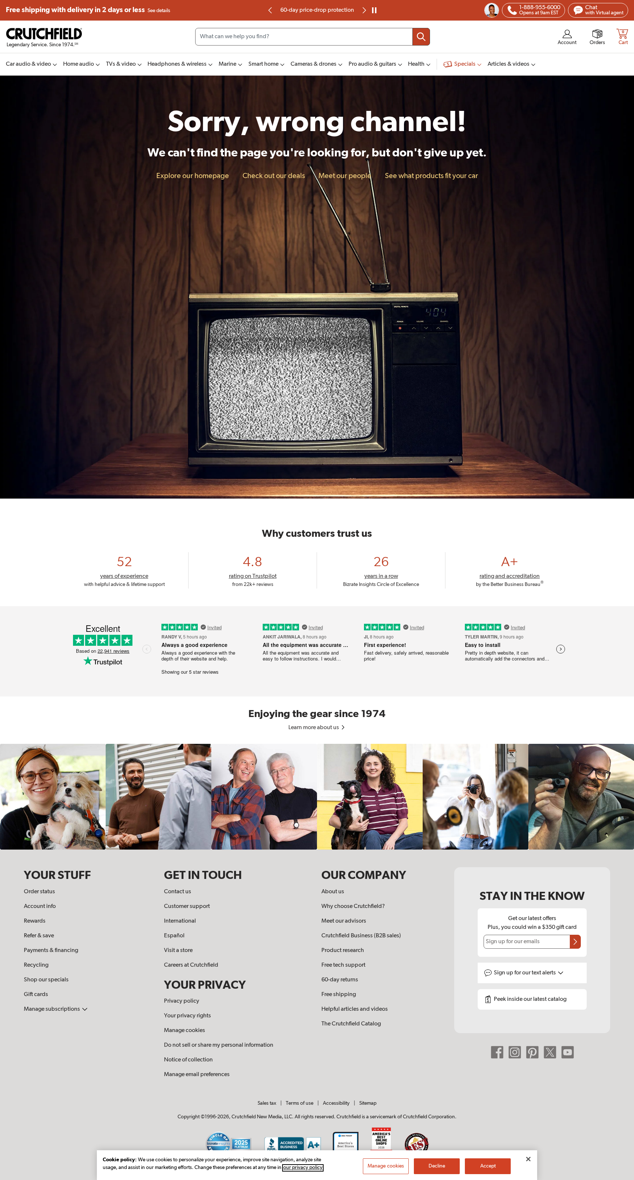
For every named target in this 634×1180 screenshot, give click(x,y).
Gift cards (36, 995)
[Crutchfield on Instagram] (514, 1052)
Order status (39, 892)
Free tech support (343, 965)
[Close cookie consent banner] (528, 1159)
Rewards (34, 921)
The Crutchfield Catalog (351, 1024)
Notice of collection (188, 1060)
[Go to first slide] (363, 10)
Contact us (177, 892)
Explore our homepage (192, 176)
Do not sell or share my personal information (218, 1045)
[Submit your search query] (421, 37)
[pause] (374, 10)
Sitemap (367, 1103)
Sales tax (267, 1103)
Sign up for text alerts (525, 973)
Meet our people (344, 176)
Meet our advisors (343, 921)
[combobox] (312, 37)
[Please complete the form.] (575, 942)
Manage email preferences (197, 1075)
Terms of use (299, 1103)
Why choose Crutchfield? (353, 906)
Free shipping (88, 10)
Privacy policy (181, 1001)
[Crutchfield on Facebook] (497, 1052)
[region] (317, 797)
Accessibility (336, 1103)
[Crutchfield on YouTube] (567, 1052)
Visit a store (178, 950)
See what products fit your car (431, 176)
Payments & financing (51, 950)
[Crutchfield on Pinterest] (532, 1052)
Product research (342, 950)
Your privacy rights (187, 1016)
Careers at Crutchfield (191, 965)
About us (332, 892)
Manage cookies (184, 1031)
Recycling (36, 965)
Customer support (187, 906)
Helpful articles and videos (354, 1009)
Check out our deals (274, 176)
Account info (40, 906)
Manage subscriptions (52, 1009)
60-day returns (317, 10)
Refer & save (39, 936)
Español (174, 936)
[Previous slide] (270, 10)
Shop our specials (46, 980)
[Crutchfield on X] (550, 1052)
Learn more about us (314, 728)
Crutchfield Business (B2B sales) (361, 936)
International (180, 921)
